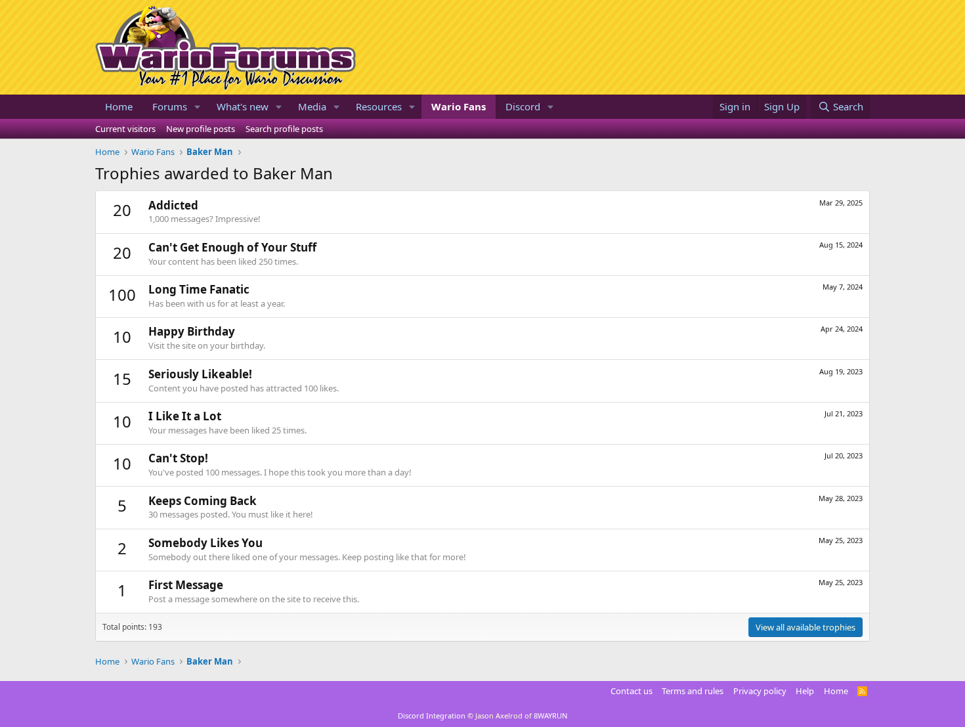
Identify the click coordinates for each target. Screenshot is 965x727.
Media (312, 106)
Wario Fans (458, 106)
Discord (522, 106)
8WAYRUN (550, 715)
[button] (197, 107)
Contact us (632, 691)
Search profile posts (284, 129)
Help (805, 691)
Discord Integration (431, 715)
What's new (242, 106)
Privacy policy (759, 691)
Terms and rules (692, 691)
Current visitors (125, 129)
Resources (379, 106)
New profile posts (200, 129)
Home (119, 106)
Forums (169, 106)
